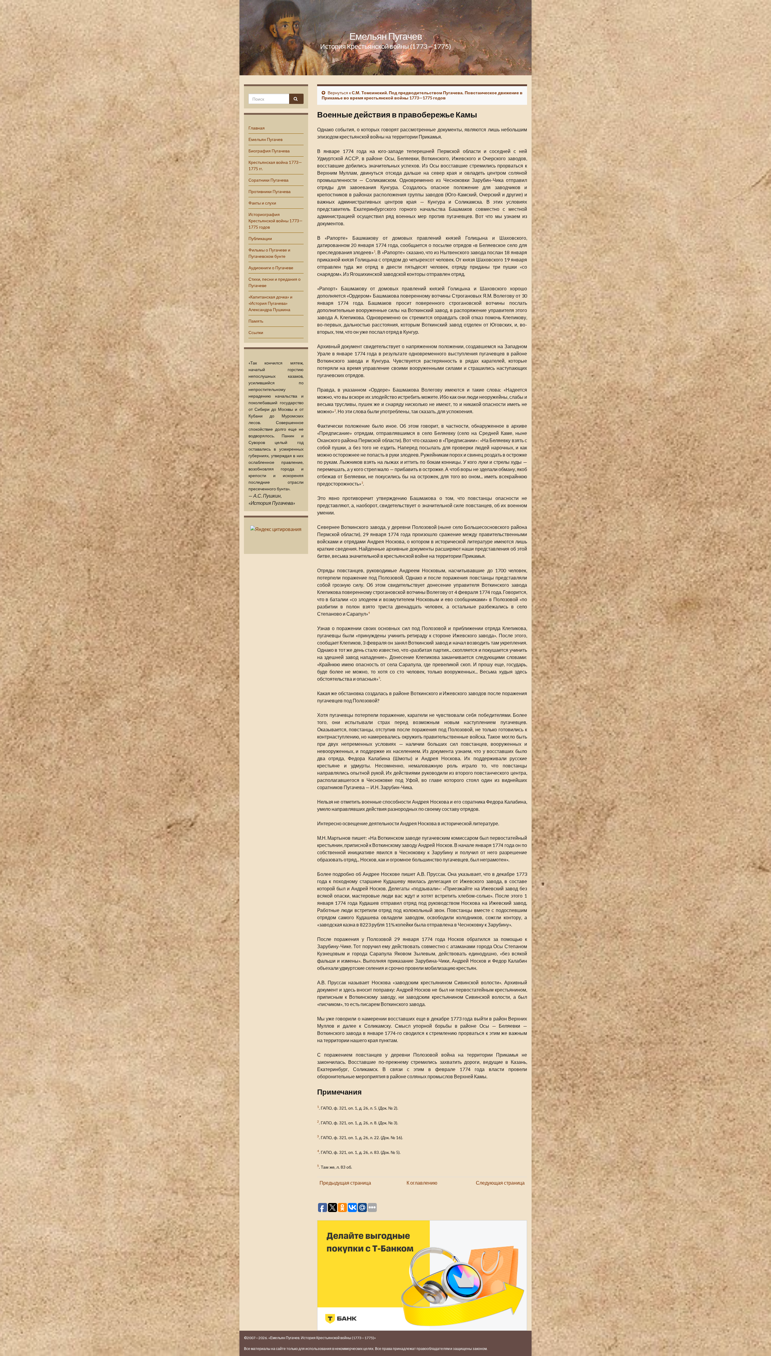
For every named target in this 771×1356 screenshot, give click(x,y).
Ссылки (255, 332)
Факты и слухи (262, 202)
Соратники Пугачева (268, 180)
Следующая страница (500, 1183)
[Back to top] (757, 1342)
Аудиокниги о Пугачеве (270, 267)
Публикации (260, 238)
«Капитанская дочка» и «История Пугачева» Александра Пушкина (270, 303)
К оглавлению (422, 1183)
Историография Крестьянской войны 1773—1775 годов (275, 221)
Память (255, 320)
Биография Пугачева (269, 150)
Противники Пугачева (269, 191)
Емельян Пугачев (385, 36)
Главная (256, 127)
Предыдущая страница (345, 1183)
